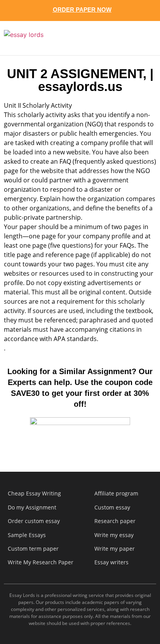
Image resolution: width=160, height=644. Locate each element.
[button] (140, 38)
